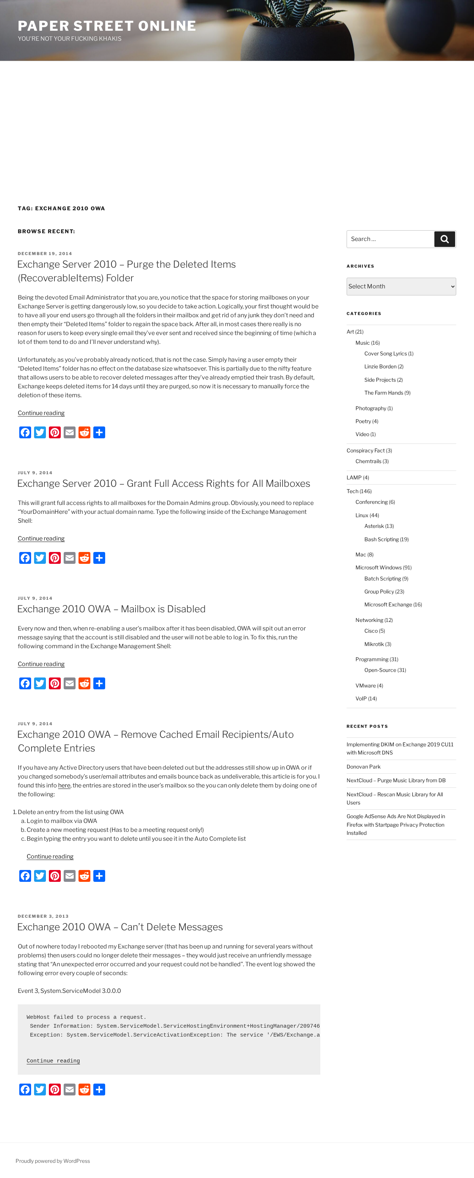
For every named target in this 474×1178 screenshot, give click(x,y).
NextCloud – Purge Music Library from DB (396, 780)
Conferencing (372, 502)
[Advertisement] (237, 116)
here (64, 785)
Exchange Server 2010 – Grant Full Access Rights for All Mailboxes (163, 483)
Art (350, 331)
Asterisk (374, 526)
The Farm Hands (383, 392)
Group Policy (379, 591)
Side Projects (380, 380)
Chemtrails (368, 461)
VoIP (361, 698)
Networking (369, 620)
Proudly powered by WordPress (53, 1161)
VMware (366, 685)
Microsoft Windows (379, 567)
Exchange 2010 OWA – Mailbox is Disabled (111, 609)
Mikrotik (374, 644)
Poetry (363, 421)
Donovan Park (364, 766)
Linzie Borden (380, 366)
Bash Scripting (381, 539)
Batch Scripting (382, 578)
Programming (372, 659)
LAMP (354, 477)
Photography (371, 408)
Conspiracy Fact (366, 450)
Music (363, 342)
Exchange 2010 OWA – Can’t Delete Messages (120, 927)
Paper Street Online (107, 26)
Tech (352, 491)
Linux (362, 515)
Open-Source (380, 670)
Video (362, 434)
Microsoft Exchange (388, 604)
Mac (361, 554)
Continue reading (41, 412)
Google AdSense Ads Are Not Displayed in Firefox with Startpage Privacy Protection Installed (396, 824)
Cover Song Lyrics (385, 353)
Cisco (371, 631)
